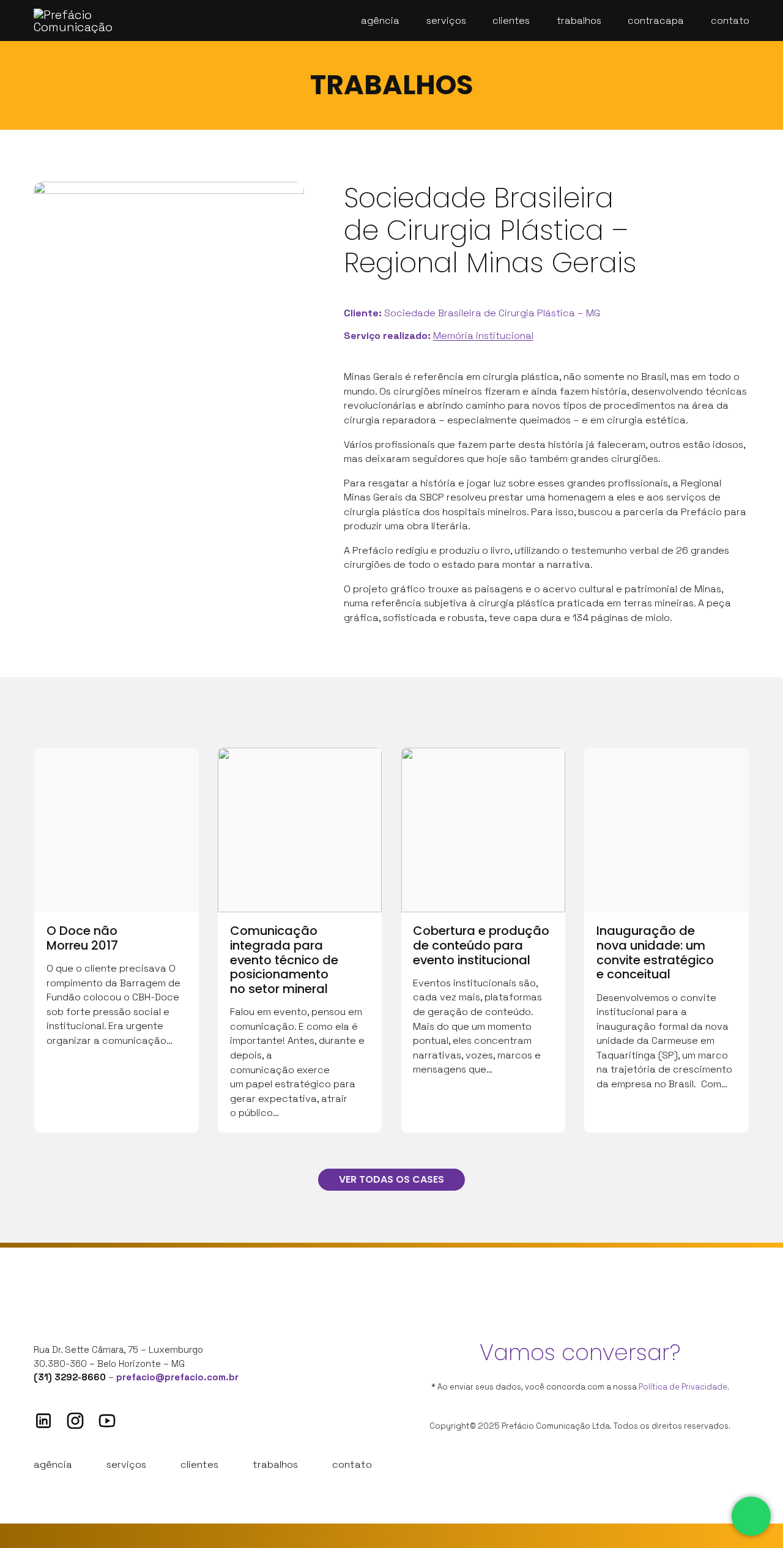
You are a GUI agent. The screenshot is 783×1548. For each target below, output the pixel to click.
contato (352, 1464)
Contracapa (656, 20)
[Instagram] (75, 1421)
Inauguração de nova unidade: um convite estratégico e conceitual (655, 952)
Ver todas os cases (391, 1179)
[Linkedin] (43, 1421)
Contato (730, 20)
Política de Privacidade (683, 1387)
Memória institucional (483, 335)
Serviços (446, 20)
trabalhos (275, 1464)
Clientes (511, 20)
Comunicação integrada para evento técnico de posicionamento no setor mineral (284, 959)
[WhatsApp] (751, 1516)
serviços (126, 1464)
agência (53, 1464)
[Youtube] (107, 1421)
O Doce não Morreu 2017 (82, 938)
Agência (380, 20)
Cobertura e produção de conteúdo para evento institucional (481, 945)
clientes (199, 1464)
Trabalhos (579, 20)
